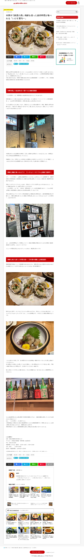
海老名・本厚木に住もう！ (39, 555)
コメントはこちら (71, 2)
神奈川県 (15, 60)
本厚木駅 (32, 60)
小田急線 (27, 60)
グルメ (16, 63)
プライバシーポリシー (37, 552)
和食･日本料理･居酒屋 (8, 9)
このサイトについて (50, 552)
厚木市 (20, 60)
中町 (23, 60)
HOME (6, 547)
